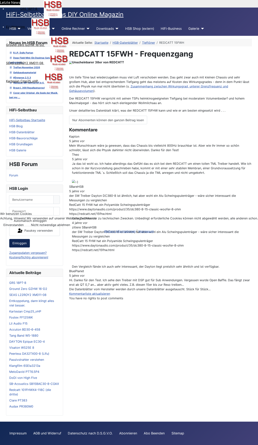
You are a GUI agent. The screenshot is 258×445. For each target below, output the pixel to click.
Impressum (146, 231)
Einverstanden (13, 225)
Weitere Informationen (120, 231)
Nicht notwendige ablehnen (50, 225)
